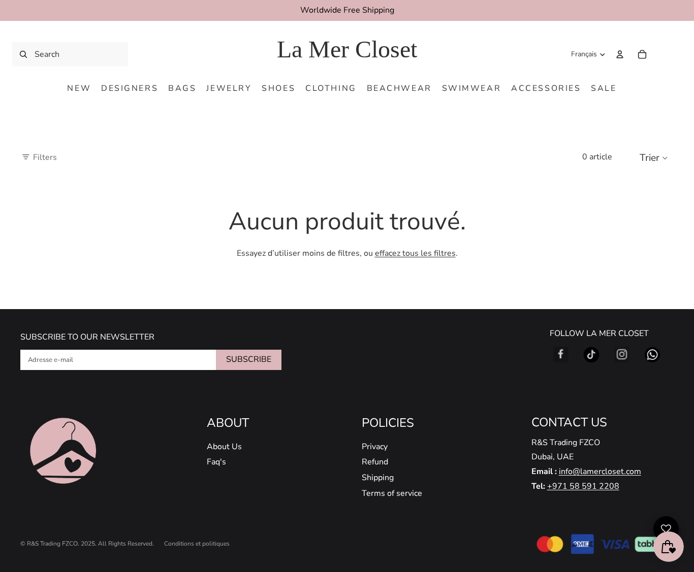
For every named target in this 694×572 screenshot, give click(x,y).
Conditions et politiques (197, 544)
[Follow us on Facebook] (561, 355)
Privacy (375, 446)
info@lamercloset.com (600, 471)
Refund (375, 461)
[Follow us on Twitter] (591, 355)
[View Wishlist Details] (663, 54)
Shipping (378, 477)
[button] (657, 157)
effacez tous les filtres (415, 253)
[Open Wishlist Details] (666, 529)
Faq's (216, 461)
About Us (224, 446)
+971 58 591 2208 (583, 486)
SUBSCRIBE (248, 359)
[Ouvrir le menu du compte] (620, 54)
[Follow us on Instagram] (622, 355)
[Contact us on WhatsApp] (652, 355)
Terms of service (392, 493)
